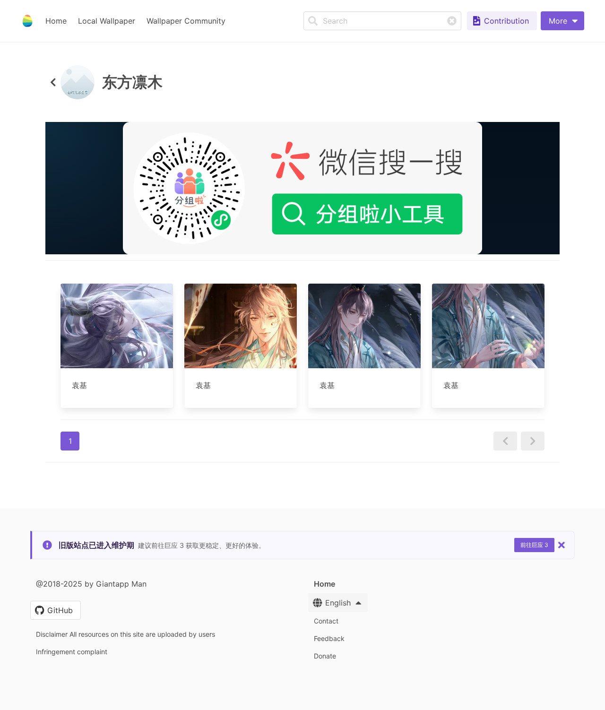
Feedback (329, 638)
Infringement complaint (71, 652)
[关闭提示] (561, 545)
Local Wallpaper (106, 21)
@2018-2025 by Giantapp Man (91, 584)
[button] (562, 20)
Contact (326, 621)
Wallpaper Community (186, 21)
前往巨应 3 (534, 544)
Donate (325, 656)
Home (56, 21)
